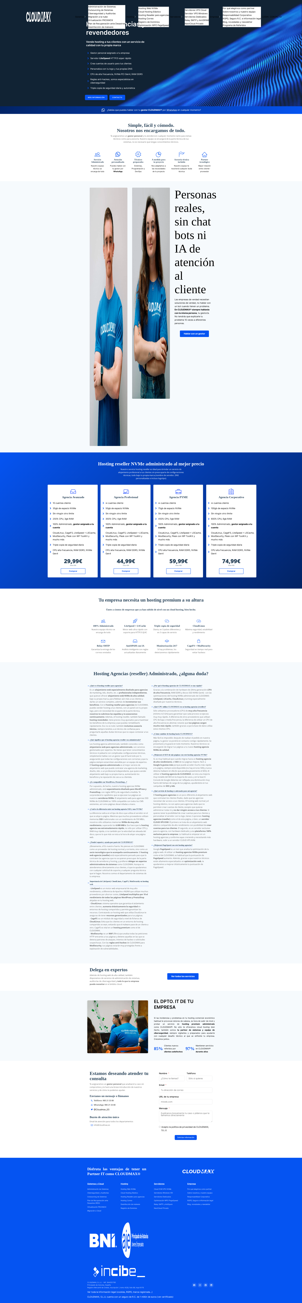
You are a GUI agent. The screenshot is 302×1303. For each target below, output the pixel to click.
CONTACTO (276, 17)
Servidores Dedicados (195, 17)
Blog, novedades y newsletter (237, 22)
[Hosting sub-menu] (135, 17)
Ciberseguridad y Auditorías (102, 13)
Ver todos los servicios (183, 976)
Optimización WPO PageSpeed (153, 25)
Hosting (130, 17)
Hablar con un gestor (194, 333)
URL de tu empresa (169, 1096)
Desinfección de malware (100, 27)
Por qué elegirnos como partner (238, 8)
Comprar (73, 571)
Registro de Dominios (149, 22)
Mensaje (163, 1108)
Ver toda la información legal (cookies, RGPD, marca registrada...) (120, 1292)
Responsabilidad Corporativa (237, 15)
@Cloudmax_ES (101, 1109)
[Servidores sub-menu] (182, 17)
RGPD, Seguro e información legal (200, 1200)
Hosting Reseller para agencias (153, 15)
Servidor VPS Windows (196, 13)
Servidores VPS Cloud (195, 10)
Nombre (163, 1073)
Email (161, 1085)
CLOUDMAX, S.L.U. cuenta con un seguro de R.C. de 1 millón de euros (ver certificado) (130, 1297)
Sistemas (79, 17)
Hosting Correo (146, 18)
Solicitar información (185, 1137)
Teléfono (191, 1073)
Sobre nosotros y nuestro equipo (239, 11)
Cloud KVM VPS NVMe (162, 1189)
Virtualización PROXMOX (100, 20)
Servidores (175, 17)
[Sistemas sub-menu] (85, 17)
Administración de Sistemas (102, 6)
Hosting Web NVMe (148, 8)
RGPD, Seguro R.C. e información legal (242, 18)
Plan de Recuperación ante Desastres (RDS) (97, 1201)
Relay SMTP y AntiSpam (163, 1204)
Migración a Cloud (94, 1211)
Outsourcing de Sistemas (100, 10)
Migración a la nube (98, 17)
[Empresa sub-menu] (220, 17)
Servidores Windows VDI (163, 1193)
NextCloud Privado (194, 23)
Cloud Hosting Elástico (149, 11)
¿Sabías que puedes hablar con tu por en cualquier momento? (154, 110)
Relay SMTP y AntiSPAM (197, 20)
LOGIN (265, 17)
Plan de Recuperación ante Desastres (106, 23)
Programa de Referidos (234, 25)
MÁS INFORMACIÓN (96, 97)
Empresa (214, 17)
